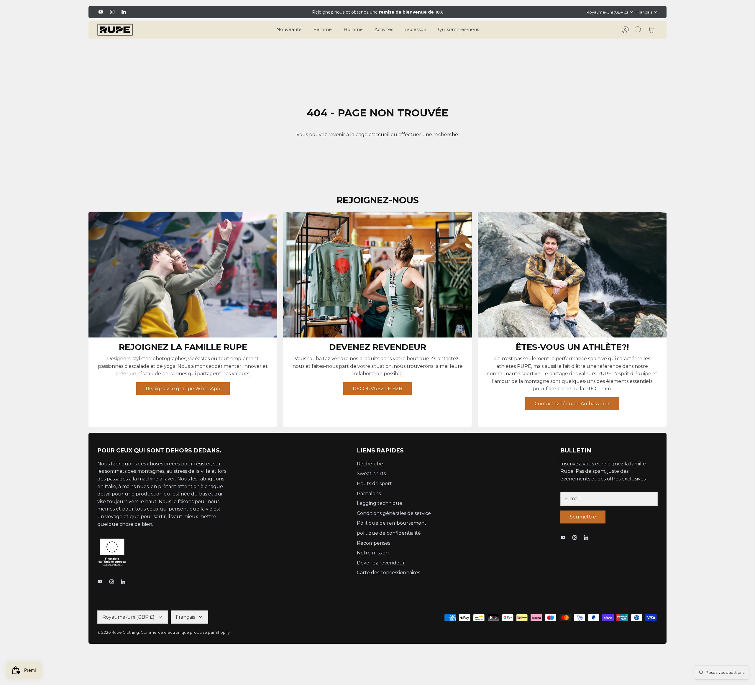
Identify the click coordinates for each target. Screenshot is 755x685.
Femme (323, 29)
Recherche (370, 464)
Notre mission (373, 553)
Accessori (415, 29)
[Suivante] (488, 12)
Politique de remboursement (391, 523)
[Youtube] (100, 11)
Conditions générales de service (394, 513)
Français (644, 12)
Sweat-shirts (371, 473)
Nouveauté (289, 29)
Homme (353, 29)
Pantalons (369, 493)
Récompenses (373, 543)
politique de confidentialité (389, 533)
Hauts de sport (374, 483)
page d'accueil (372, 134)
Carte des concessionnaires (388, 572)
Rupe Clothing (125, 632)
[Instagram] (112, 11)
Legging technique (379, 503)
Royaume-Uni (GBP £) (607, 12)
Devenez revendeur (381, 563)
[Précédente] (266, 12)
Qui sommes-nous (458, 29)
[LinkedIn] (123, 11)
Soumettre (583, 517)
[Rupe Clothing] (115, 30)
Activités (384, 29)
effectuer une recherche (428, 134)
